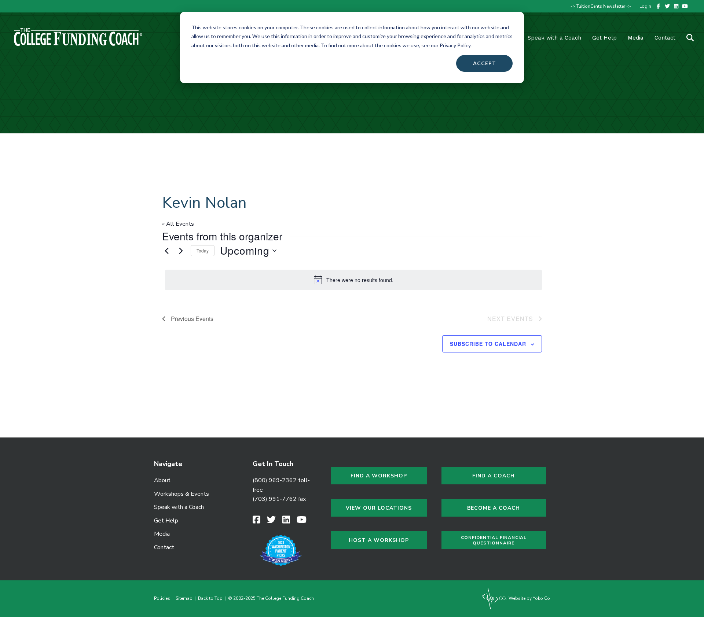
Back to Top (210, 598)
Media (162, 534)
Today (203, 250)
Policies (163, 598)
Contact (664, 37)
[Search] (685, 37)
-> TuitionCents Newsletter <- (601, 6)
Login (645, 6)
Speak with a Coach (554, 37)
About (162, 480)
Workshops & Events (181, 494)
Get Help (604, 37)
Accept (484, 63)
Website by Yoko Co (528, 598)
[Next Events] (180, 250)
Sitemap (184, 598)
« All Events (178, 224)
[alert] (353, 280)
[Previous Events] (166, 250)
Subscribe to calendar (488, 343)
